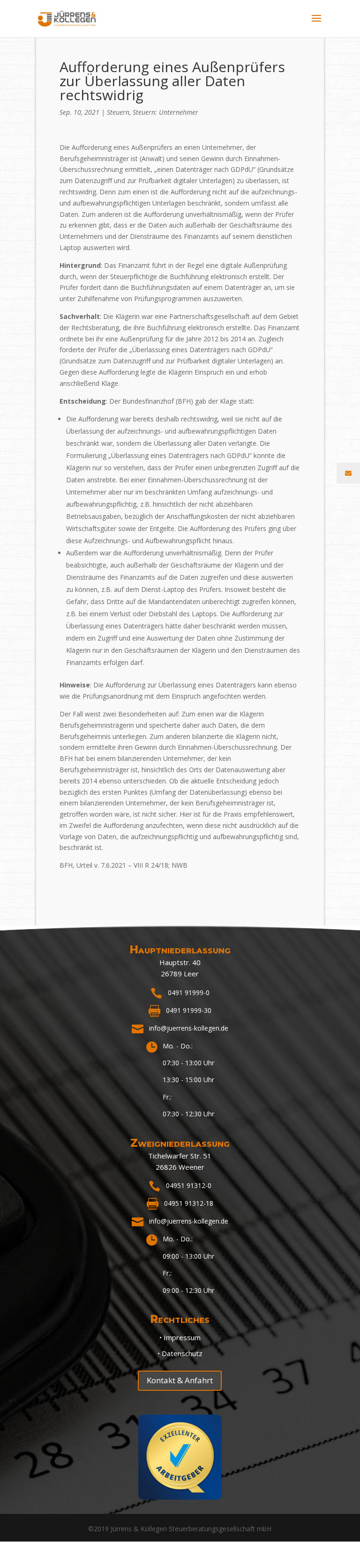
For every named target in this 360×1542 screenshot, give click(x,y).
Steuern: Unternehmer (165, 112)
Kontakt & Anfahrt (180, 1380)
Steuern (118, 112)
